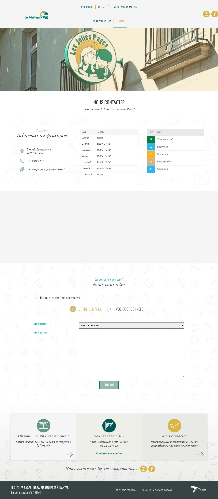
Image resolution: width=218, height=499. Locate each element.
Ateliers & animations (125, 7)
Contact (120, 21)
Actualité (103, 7)
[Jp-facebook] (214, 14)
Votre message (41, 332)
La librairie (86, 7)
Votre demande (41, 324)
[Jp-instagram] (206, 14)
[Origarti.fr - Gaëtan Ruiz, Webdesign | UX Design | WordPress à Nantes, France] (198, 492)
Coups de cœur (102, 21)
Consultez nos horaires (109, 453)
